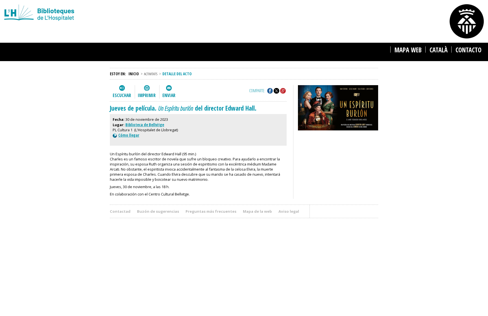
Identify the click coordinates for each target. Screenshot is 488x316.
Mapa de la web (257, 211)
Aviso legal (288, 211)
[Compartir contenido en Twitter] (276, 91)
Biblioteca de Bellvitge (144, 124)
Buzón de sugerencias (158, 211)
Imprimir (147, 95)
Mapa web (408, 50)
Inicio (133, 73)
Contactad (120, 211)
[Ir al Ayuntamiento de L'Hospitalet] (466, 21)
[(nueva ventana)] (338, 108)
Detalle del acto (177, 73)
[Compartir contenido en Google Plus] (283, 91)
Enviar (168, 95)
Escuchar (122, 95)
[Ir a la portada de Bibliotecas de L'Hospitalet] (150, 13)
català (439, 50)
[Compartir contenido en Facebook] (270, 91)
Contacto (469, 50)
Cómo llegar (128, 135)
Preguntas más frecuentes (211, 211)
